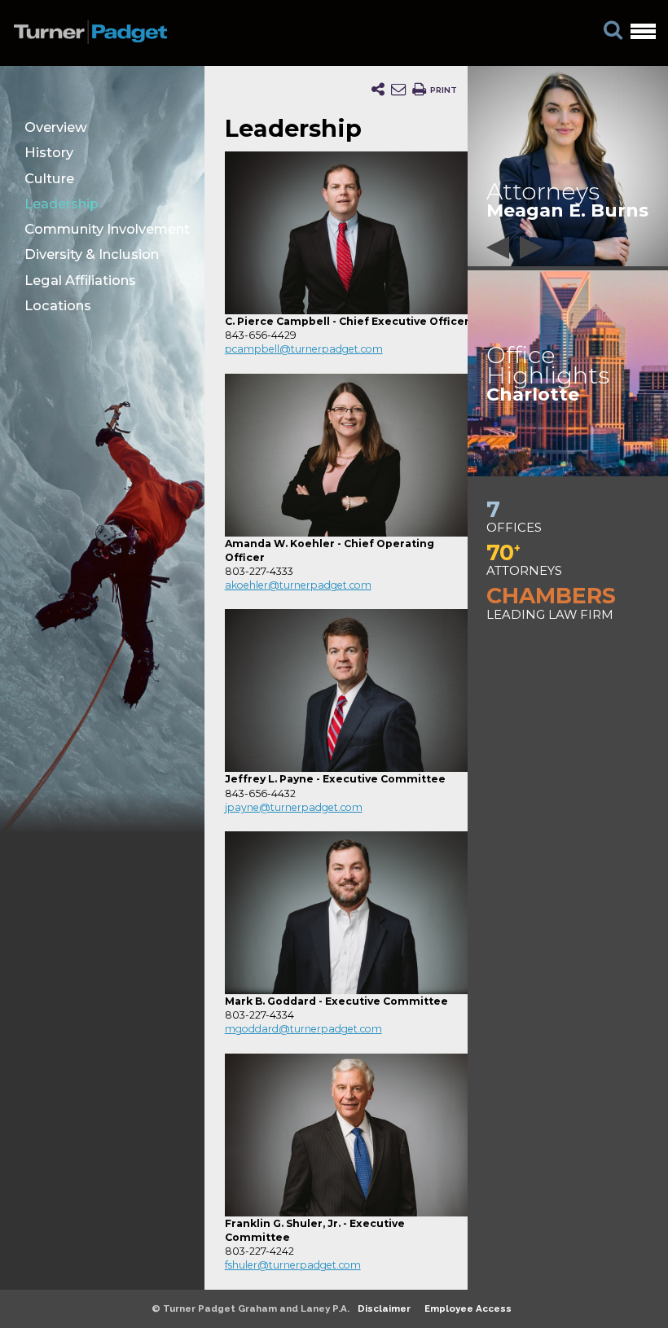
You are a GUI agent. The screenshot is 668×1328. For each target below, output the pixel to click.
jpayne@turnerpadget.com (294, 807)
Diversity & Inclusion (91, 254)
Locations (57, 305)
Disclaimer (384, 1308)
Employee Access (468, 1308)
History (48, 152)
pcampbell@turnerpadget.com (304, 349)
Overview (55, 127)
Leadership (61, 203)
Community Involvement (107, 229)
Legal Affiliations (80, 280)
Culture (49, 178)
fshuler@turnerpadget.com (293, 1265)
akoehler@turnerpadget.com (298, 585)
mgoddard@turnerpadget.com (303, 1029)
